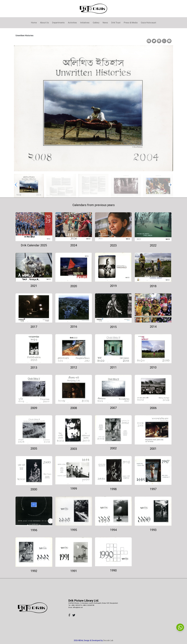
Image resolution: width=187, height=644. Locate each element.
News (105, 22)
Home (34, 22)
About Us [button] (44, 22)
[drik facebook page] (69, 615)
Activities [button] (72, 22)
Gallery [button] (96, 22)
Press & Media (131, 22)
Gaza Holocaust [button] (148, 22)
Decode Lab (108, 640)
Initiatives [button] (84, 22)
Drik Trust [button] (115, 22)
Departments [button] (58, 22)
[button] (170, 185)
